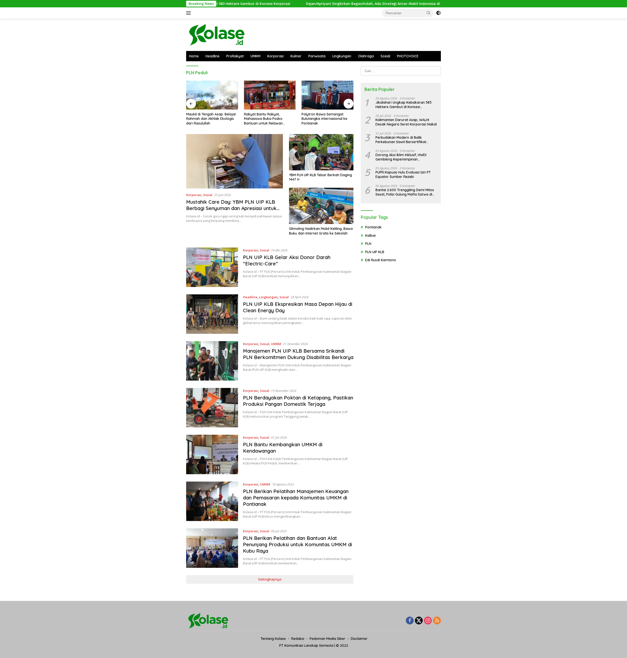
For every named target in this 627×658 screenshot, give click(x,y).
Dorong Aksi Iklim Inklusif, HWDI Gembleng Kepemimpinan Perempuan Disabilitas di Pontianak (404, 157)
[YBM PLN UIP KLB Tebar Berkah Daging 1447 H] (321, 152)
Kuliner (295, 56)
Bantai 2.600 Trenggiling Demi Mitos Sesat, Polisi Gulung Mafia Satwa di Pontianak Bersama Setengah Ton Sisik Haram (404, 192)
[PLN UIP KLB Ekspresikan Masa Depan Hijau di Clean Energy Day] (212, 314)
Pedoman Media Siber (327, 638)
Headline (212, 56)
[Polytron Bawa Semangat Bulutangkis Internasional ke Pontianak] (327, 95)
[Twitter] (419, 621)
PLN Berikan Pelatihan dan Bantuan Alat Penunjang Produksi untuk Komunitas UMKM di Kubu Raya (297, 544)
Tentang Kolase (273, 638)
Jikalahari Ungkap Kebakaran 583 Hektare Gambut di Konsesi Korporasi (403, 104)
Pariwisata (317, 56)
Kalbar (370, 235)
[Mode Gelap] (438, 13)
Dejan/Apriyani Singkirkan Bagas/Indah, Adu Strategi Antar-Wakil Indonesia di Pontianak (349, 3)
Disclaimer (359, 638)
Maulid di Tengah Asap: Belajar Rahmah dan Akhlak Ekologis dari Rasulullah (211, 118)
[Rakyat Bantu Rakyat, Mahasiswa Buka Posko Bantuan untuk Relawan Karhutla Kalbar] (270, 95)
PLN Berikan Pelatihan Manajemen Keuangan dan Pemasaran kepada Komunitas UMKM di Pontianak (296, 497)
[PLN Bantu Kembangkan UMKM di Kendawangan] (212, 454)
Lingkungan (341, 56)
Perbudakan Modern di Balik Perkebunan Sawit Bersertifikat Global (400, 139)
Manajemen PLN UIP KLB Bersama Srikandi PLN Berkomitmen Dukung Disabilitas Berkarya (298, 354)
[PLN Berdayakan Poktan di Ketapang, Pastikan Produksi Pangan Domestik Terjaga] (212, 407)
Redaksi (297, 638)
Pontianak (373, 227)
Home (194, 56)
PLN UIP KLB (374, 252)
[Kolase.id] (216, 34)
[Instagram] (428, 621)
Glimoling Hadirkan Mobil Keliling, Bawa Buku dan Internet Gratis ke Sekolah (321, 230)
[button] (429, 13)
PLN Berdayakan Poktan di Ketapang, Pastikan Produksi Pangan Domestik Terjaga (298, 401)
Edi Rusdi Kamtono (380, 260)
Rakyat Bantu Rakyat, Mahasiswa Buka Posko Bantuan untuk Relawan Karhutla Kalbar (263, 118)
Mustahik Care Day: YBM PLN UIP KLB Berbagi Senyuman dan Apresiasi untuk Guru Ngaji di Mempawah (231, 208)
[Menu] (189, 13)
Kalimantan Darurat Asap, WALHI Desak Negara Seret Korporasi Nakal (406, 122)
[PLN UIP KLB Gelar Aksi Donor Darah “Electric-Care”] (212, 267)
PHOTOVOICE (408, 56)
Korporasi (275, 56)
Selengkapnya (269, 579)
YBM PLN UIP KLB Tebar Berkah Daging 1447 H (320, 177)
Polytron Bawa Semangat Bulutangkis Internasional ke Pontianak (324, 118)
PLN (368, 243)
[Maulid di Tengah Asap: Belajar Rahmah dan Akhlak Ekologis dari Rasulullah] (212, 95)
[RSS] (437, 621)
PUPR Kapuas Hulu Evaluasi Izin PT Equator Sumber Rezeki (403, 174)
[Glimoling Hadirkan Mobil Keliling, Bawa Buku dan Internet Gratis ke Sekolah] (321, 206)
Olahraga (366, 56)
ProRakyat (235, 56)
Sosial (385, 56)
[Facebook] (410, 621)
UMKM (255, 56)
